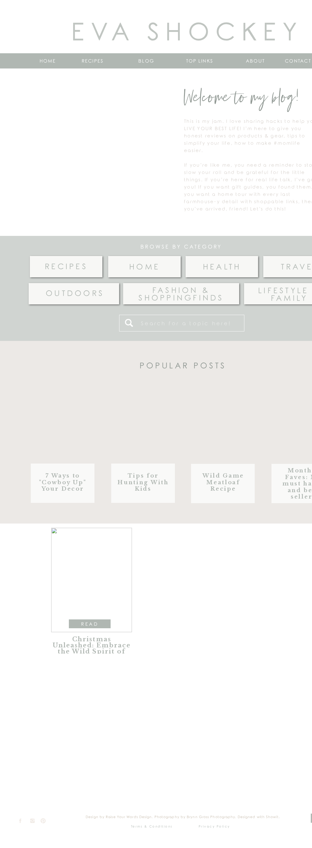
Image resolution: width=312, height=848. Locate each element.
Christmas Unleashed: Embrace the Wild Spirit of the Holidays (92, 648)
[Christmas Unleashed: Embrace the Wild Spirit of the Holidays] (91, 580)
